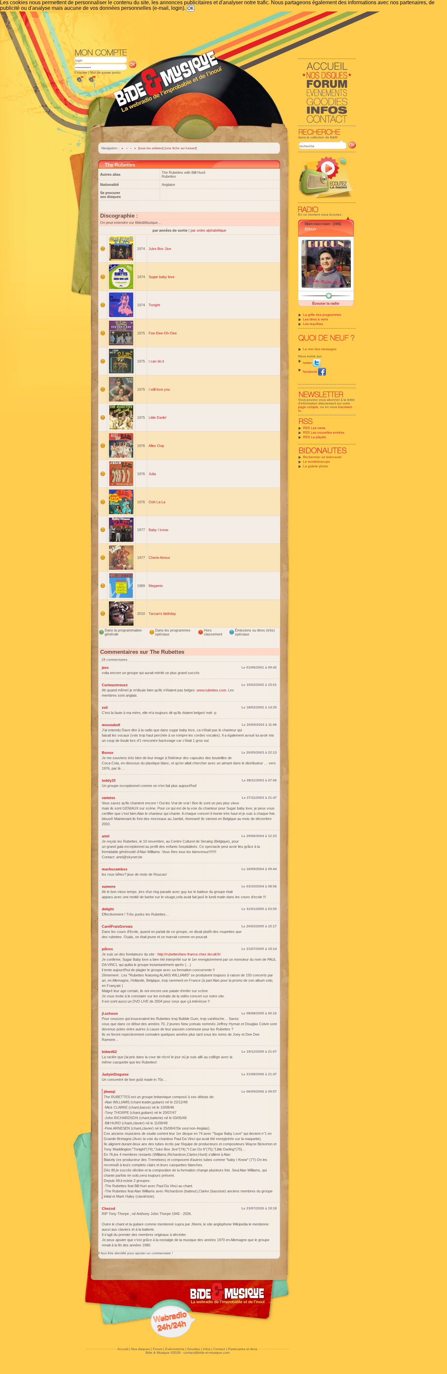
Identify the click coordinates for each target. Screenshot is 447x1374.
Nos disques (140, 1349)
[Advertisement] (215, 29)
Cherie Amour (159, 558)
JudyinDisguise (115, 1074)
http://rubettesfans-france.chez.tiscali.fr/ (189, 954)
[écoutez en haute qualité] (91, 82)
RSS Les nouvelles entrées (323, 432)
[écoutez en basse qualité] (79, 82)
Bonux (107, 753)
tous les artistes (151, 148)
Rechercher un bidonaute (322, 457)
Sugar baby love (161, 277)
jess (105, 667)
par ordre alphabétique (208, 230)
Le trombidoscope (316, 461)
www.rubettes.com (211, 690)
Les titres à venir (315, 319)
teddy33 (109, 780)
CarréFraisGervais (117, 926)
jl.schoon (110, 1013)
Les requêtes (313, 324)
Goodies (193, 1349)
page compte (308, 407)
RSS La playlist (314, 437)
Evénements (174, 1349)
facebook (310, 371)
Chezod (108, 1208)
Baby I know (158, 530)
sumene (109, 886)
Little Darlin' (158, 417)
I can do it (156, 361)
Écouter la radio (325, 303)
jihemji (109, 1092)
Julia (152, 474)
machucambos (114, 869)
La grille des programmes (322, 314)
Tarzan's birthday (162, 614)
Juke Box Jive (160, 249)
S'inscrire (80, 72)
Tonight (154, 305)
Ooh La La (157, 502)
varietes (108, 798)
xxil (105, 707)
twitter (308, 363)
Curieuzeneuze (115, 685)
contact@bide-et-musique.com (206, 1352)
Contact (219, 1349)
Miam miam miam (317, 224)
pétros (107, 949)
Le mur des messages (319, 349)
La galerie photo (315, 466)
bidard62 (109, 1052)
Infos (206, 1349)
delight (108, 909)
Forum (157, 1349)
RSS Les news (314, 428)
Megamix (156, 586)
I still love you (159, 389)
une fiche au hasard (181, 148)
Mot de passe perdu (105, 72)
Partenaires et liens (242, 1349)
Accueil (122, 1349)
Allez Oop (156, 446)
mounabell (111, 725)
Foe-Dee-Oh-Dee (163, 333)
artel (105, 836)
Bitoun (310, 229)
